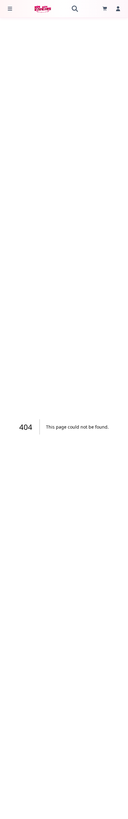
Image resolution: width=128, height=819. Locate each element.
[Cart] (105, 8)
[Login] (118, 8)
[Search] (75, 9)
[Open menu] (10, 8)
